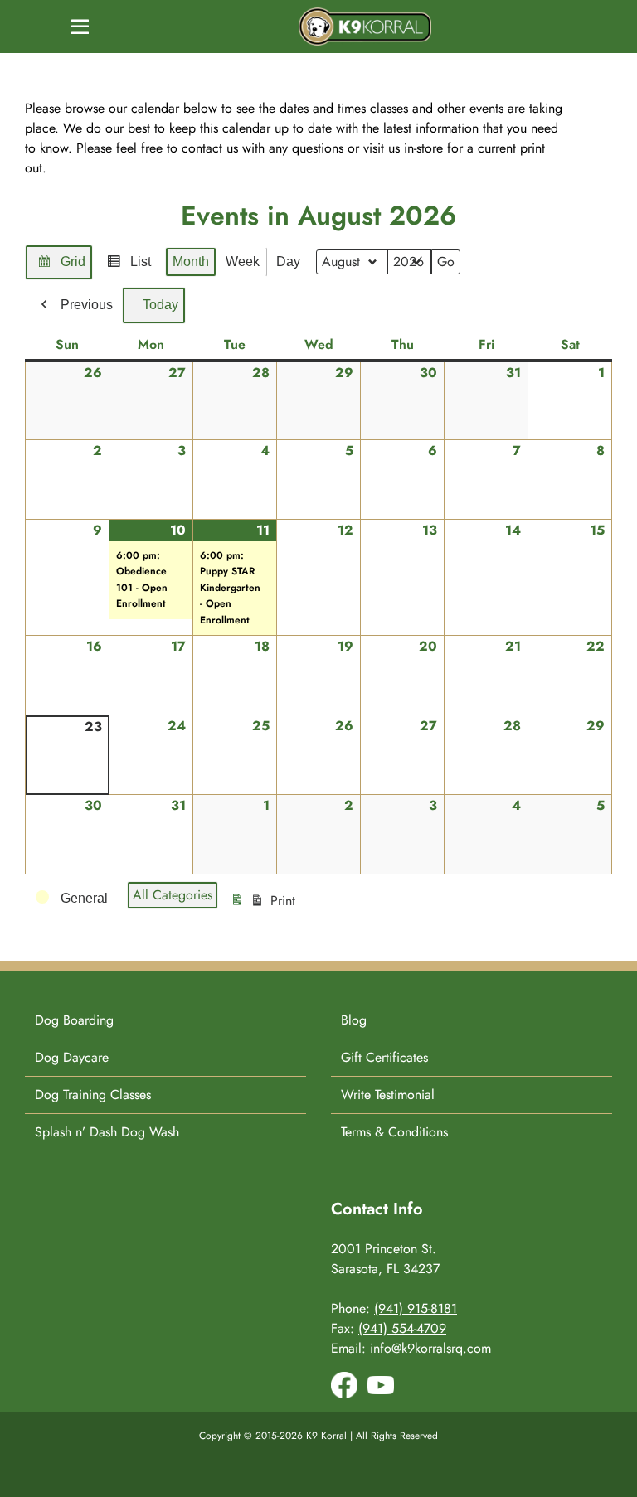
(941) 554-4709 (402, 1328)
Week (243, 261)
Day (288, 261)
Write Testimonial (388, 1094)
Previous (87, 305)
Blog (354, 1019)
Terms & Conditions (394, 1131)
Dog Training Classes (93, 1094)
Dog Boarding (74, 1019)
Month (191, 261)
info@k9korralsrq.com (430, 1348)
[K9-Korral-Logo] (365, 13)
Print (265, 905)
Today (160, 305)
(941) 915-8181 (415, 1308)
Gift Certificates (384, 1057)
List (128, 266)
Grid (60, 266)
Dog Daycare (72, 1057)
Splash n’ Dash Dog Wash (107, 1131)
